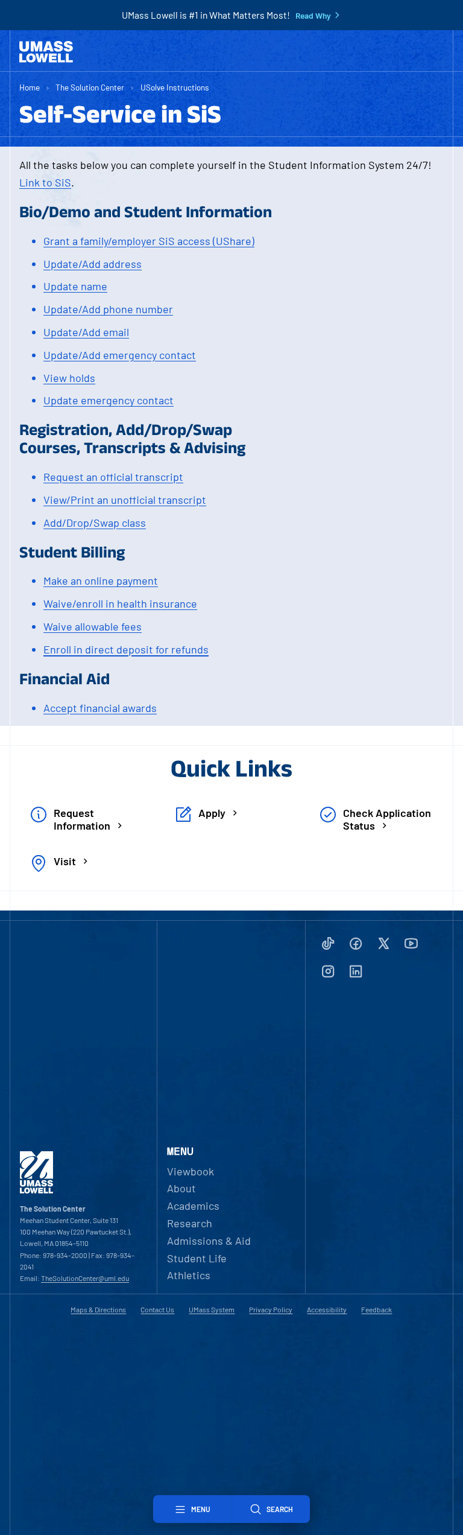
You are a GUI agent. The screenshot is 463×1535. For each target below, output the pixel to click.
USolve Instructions (174, 87)
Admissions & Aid (209, 1240)
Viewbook (190, 1171)
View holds (69, 377)
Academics (193, 1205)
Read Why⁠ (313, 16)
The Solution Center (89, 87)
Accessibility (327, 1309)
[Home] (46, 52)
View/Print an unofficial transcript (124, 499)
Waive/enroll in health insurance (120, 603)
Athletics (188, 1275)
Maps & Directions (98, 1309)
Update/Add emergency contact (119, 354)
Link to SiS (45, 182)
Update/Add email (86, 331)
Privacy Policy (270, 1309)
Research (189, 1223)
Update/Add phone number (108, 309)
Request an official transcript (113, 476)
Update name (75, 286)
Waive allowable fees (92, 626)
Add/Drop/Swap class (94, 522)
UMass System (212, 1309)
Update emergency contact (108, 400)
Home (29, 87)
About (181, 1188)
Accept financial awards (100, 707)
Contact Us (157, 1309)
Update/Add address (92, 263)
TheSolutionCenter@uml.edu (85, 1278)
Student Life (197, 1258)
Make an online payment (100, 580)
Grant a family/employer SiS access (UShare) (148, 240)
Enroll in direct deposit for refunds (126, 649)
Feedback (376, 1309)
